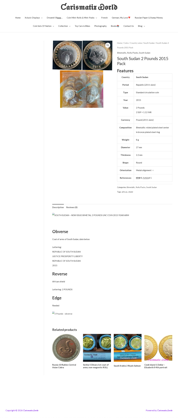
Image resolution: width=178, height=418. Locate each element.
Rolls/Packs (132, 52)
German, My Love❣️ (121, 17)
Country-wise (136, 43)
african (124, 192)
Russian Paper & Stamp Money (149, 17)
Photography (100, 26)
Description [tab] (58, 207)
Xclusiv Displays (32, 17)
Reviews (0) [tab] (71, 207)
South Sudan (149, 43)
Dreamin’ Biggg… (55, 17)
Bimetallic (121, 52)
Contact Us (128, 26)
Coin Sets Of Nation (42, 26)
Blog (140, 26)
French (104, 17)
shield (130, 192)
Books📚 (115, 26)
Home (18, 17)
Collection (63, 26)
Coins (126, 43)
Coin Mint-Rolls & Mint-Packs (80, 17)
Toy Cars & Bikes (82, 26)
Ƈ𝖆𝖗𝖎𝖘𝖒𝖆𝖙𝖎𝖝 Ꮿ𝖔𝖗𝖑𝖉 (89, 6)
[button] (107, 45)
